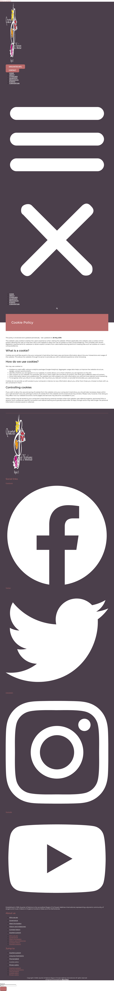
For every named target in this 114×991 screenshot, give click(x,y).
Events (12, 82)
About (12, 75)
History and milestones (17, 926)
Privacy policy (14, 965)
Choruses (13, 76)
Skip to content (5, 1)
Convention (14, 83)
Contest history (14, 929)
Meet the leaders (15, 923)
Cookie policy (14, 962)
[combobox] (8, 986)
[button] (57, 189)
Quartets (13, 78)
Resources (14, 80)
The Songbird (14, 959)
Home (11, 73)
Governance (13, 920)
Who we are (13, 917)
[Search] (3, 989)
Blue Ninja (65, 979)
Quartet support (15, 933)
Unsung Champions (16, 956)
